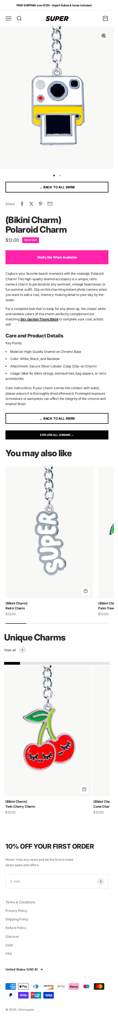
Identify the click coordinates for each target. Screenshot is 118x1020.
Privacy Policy (16, 911)
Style (9, 945)
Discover (12, 936)
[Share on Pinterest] (40, 203)
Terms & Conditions (20, 902)
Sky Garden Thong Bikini (39, 319)
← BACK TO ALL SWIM (57, 187)
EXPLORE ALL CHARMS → (57, 434)
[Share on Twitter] (31, 203)
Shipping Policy (17, 919)
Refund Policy (15, 928)
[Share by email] (50, 203)
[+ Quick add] (86, 591)
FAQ (8, 954)
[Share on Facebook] (22, 203)
